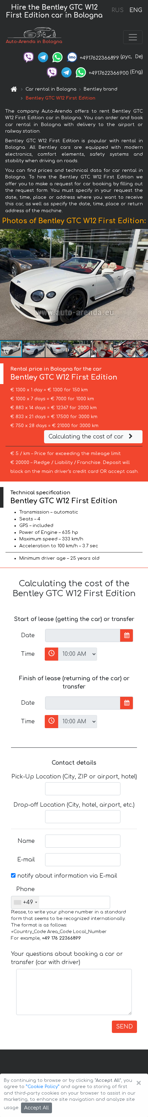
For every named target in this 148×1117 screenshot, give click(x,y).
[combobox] (25, 902)
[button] (34, 349)
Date (28, 635)
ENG (135, 10)
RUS (118, 10)
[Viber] (28, 56)
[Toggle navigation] (132, 37)
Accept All (36, 1107)
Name (26, 841)
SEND (124, 1027)
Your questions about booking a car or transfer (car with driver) (67, 958)
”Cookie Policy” (43, 1086)
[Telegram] (43, 56)
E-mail (26, 860)
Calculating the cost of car (87, 437)
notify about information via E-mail (66, 876)
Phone (25, 889)
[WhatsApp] (57, 56)
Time (28, 654)
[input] (82, 635)
